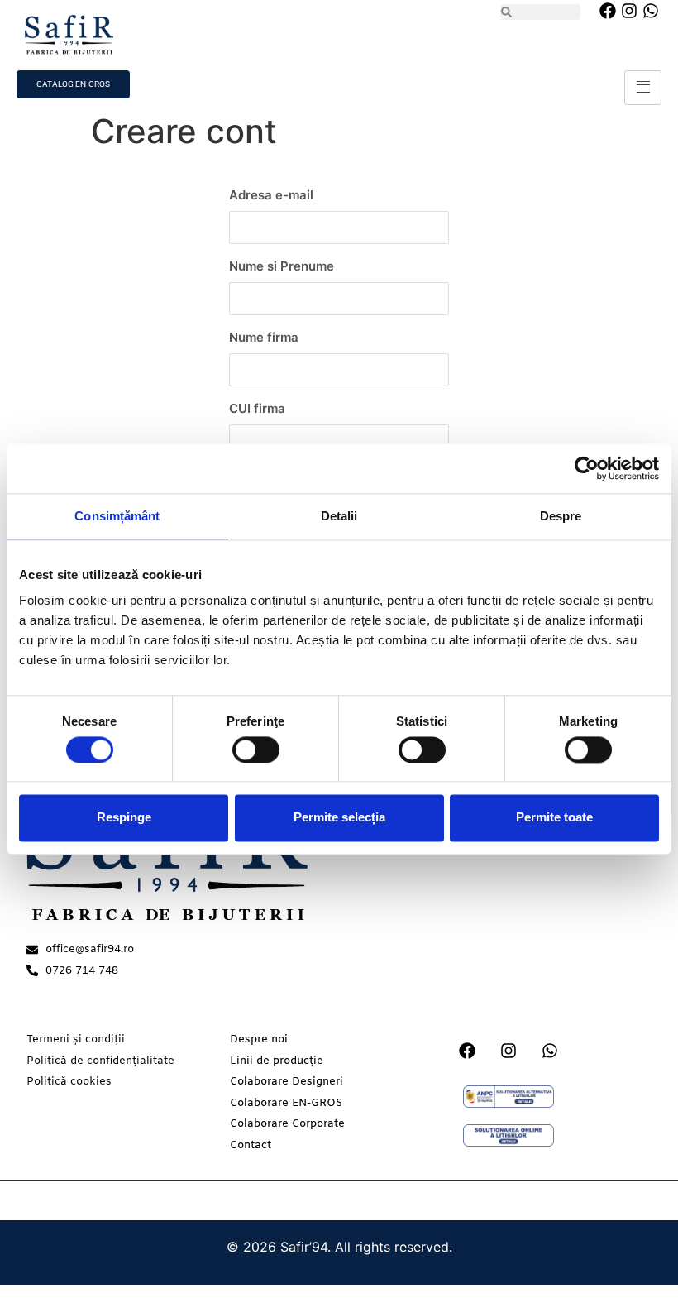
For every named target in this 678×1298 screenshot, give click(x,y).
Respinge (124, 818)
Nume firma (263, 337)
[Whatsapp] (650, 11)
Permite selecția (339, 818)
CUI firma (257, 408)
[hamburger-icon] (642, 87)
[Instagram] (629, 11)
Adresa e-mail (271, 195)
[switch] (255, 749)
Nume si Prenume (281, 266)
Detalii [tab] (339, 516)
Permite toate (554, 818)
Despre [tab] (561, 516)
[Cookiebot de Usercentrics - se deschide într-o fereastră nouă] (586, 468)
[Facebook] (607, 11)
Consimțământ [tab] (117, 516)
